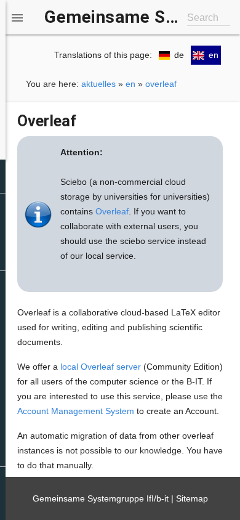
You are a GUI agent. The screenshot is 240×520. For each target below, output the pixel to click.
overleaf (161, 84)
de (179, 55)
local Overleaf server (100, 367)
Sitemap (192, 498)
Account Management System (75, 411)
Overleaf (112, 211)
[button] (17, 17)
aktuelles (98, 84)
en (130, 84)
